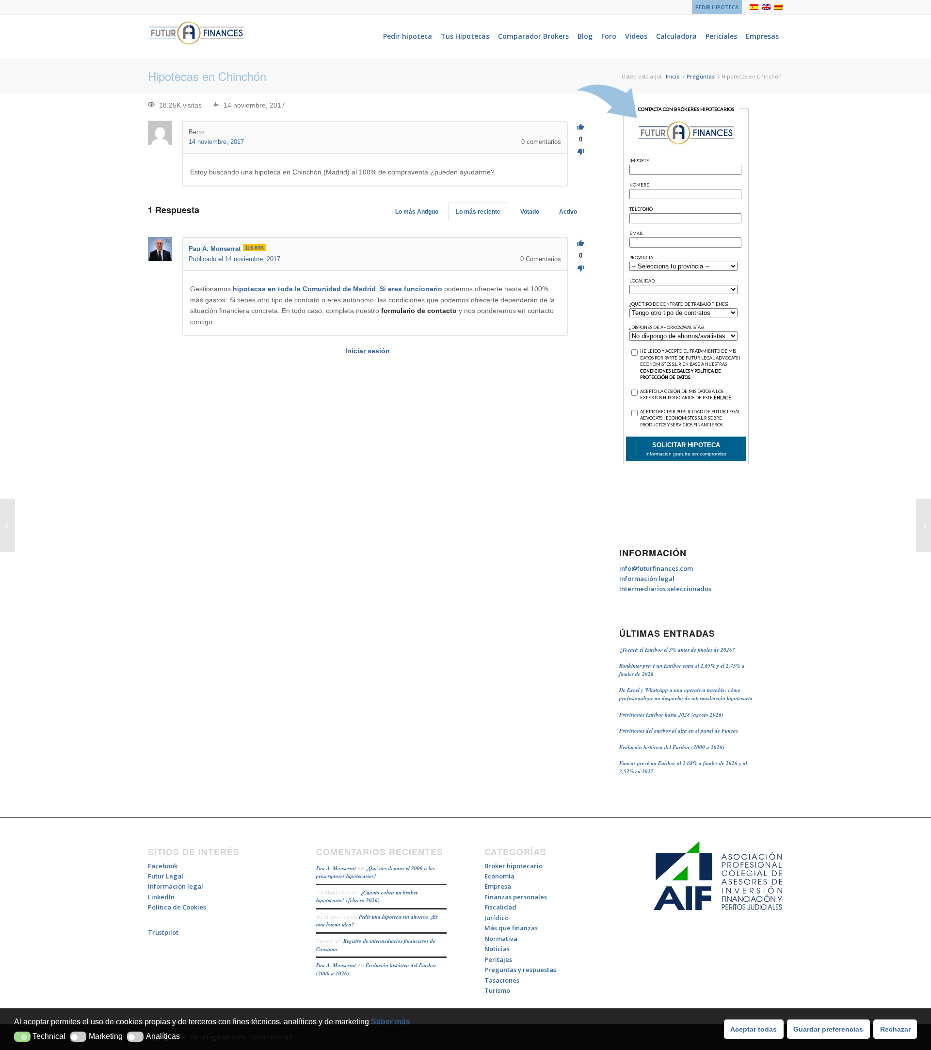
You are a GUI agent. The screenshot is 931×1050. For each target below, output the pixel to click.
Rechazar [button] (895, 1029)
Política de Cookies (177, 907)
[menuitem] (714, 7)
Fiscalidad (500, 907)
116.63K (254, 248)
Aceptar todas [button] (753, 1029)
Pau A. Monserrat (336, 868)
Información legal (646, 578)
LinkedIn (161, 897)
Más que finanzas (511, 928)
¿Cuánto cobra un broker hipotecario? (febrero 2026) (367, 897)
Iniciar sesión (367, 351)
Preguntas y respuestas (520, 969)
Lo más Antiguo (416, 211)
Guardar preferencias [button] (828, 1029)
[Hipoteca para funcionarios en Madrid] (7, 525)
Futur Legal (165, 876)
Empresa (497, 886)
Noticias (497, 948)
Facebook (162, 866)
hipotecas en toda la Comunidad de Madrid (304, 289)
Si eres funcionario (411, 289)
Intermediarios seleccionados (665, 588)
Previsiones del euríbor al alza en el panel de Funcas (678, 731)
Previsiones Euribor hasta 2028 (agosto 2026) (671, 715)
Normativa (500, 938)
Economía (499, 876)
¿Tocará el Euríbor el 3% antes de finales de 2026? (677, 650)
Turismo (497, 990)
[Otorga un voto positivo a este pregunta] (580, 127)
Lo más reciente (478, 211)
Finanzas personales (515, 897)
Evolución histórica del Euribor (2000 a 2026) (671, 747)
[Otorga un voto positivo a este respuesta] (580, 243)
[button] (22, 1037)
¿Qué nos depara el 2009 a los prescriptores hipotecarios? (375, 872)
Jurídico (496, 917)
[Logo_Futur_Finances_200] (196, 36)
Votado (529, 211)
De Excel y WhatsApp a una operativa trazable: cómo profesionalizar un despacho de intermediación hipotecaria (686, 694)
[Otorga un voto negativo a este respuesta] (580, 268)
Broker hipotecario (513, 866)
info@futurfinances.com (656, 568)
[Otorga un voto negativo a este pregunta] (580, 152)
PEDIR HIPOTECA (716, 7)
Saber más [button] (390, 1022)
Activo (568, 211)
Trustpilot (163, 932)
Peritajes (498, 959)
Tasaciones (501, 980)
